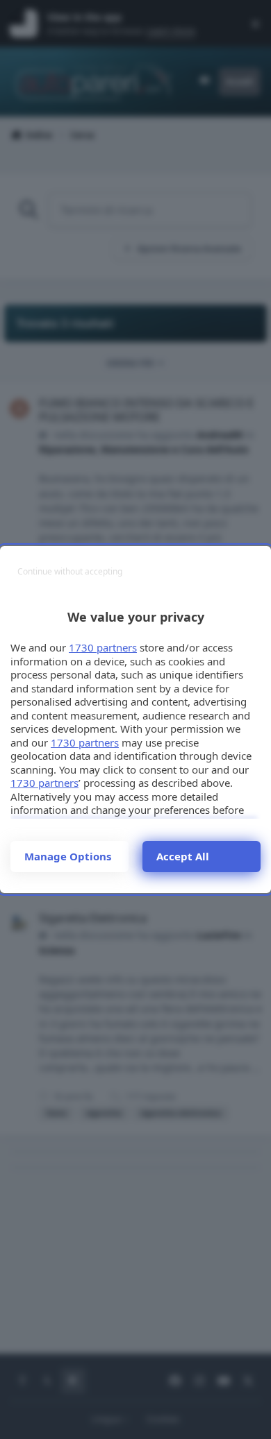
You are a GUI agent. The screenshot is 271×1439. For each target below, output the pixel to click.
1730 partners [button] (103, 647)
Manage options (67, 856)
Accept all (182, 856)
